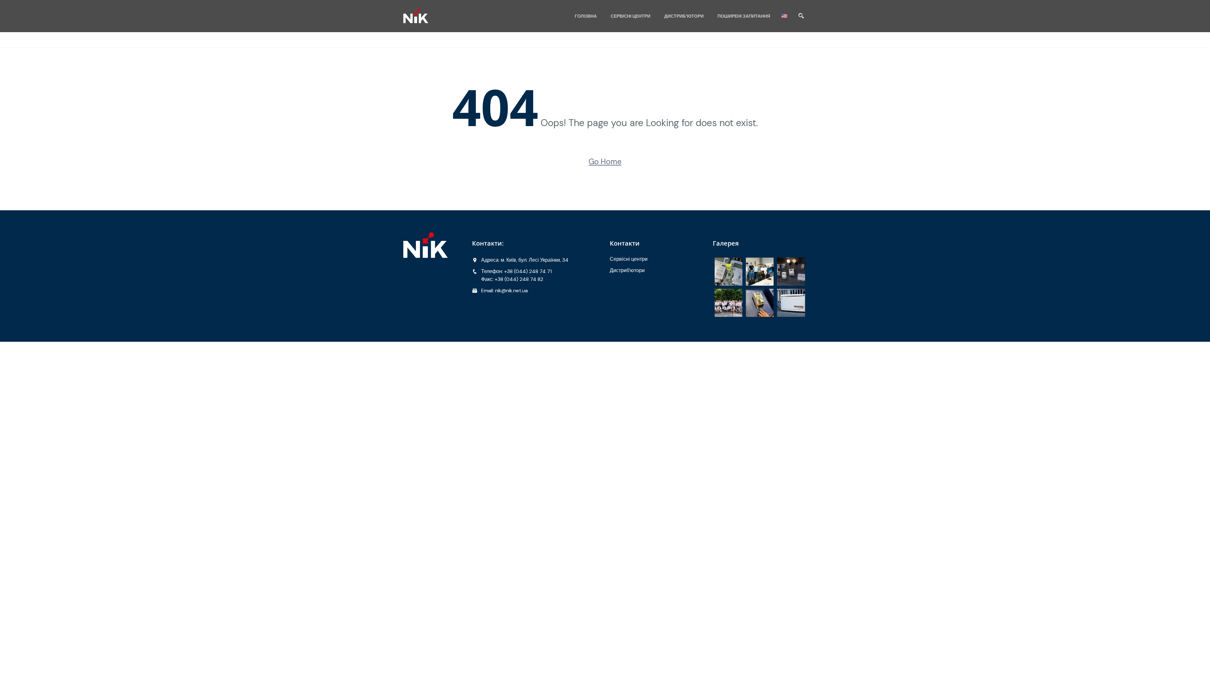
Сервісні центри (630, 16)
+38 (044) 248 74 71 (528, 271)
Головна (586, 16)
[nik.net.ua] (450, 16)
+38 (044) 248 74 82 (519, 279)
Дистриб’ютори (684, 16)
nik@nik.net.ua (511, 290)
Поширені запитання (743, 16)
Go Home (605, 161)
